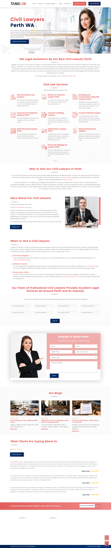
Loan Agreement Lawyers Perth (83, 539)
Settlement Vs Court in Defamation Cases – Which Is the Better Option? (55, 421)
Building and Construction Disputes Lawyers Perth (89, 97)
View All (55, 321)
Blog (60, 4)
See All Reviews (17, 454)
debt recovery (68, 180)
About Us (40, 4)
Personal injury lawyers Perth (70, 277)
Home (34, 4)
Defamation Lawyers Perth (57, 130)
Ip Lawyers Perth (78, 534)
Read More (13, 429)
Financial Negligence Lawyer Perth (57, 146)
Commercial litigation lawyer (22, 260)
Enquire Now (16, 227)
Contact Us (67, 4)
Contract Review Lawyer (89, 113)
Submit (54, 376)
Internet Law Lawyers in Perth (59, 539)
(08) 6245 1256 (94, 4)
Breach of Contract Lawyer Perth (56, 96)
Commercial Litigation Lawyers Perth (27, 114)
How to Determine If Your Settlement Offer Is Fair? (23, 421)
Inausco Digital (97, 546)
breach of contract (65, 178)
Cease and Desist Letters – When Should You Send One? (85, 421)
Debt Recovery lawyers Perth (27, 130)
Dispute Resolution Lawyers (87, 130)
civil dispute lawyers (93, 266)
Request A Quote (80, 4)
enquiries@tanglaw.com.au (29, 530)
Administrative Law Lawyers (26, 96)
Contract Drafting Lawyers (56, 114)
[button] (54, 160)
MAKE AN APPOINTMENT (20, 42)
